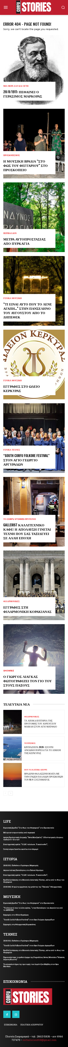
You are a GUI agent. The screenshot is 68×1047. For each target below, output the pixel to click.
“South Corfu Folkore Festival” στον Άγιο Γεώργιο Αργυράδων (26, 460)
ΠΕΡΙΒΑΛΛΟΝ (10, 233)
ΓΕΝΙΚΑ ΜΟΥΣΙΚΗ (12, 298)
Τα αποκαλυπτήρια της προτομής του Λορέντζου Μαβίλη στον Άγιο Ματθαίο (40, 723)
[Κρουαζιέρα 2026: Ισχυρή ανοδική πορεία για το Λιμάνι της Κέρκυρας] (12, 748)
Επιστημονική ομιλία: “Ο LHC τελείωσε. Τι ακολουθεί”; (25, 844)
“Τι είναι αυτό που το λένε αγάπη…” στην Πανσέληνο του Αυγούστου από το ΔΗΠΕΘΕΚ (27, 310)
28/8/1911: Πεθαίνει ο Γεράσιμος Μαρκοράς (22, 93)
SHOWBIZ (8, 671)
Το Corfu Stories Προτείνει (19, 519)
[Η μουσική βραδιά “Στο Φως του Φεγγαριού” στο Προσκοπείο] (34, 143)
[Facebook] (7, 1014)
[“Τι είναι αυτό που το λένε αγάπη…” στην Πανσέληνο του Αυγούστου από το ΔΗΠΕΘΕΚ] (34, 291)
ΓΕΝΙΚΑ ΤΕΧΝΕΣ (11, 450)
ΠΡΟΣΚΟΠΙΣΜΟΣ (11, 155)
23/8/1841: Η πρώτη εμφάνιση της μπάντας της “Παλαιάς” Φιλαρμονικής (32, 887)
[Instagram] (15, 1014)
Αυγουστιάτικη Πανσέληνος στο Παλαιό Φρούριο (23, 870)
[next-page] (11, 793)
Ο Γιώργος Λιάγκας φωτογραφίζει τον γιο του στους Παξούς (27, 680)
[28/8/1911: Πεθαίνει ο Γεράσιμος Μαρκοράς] (34, 70)
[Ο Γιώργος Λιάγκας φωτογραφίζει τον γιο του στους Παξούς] (34, 659)
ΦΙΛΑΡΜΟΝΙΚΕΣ (11, 601)
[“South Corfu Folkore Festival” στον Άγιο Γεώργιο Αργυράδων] (34, 438)
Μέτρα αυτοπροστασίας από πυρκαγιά (24, 241)
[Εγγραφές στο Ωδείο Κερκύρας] (34, 364)
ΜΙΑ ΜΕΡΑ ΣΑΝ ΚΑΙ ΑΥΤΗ (15, 86)
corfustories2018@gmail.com (40, 1040)
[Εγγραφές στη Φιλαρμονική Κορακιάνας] (34, 585)
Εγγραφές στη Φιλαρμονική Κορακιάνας (27, 609)
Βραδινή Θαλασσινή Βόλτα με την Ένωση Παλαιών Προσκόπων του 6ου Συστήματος (43, 776)
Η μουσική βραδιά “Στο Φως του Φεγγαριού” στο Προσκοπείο (25, 165)
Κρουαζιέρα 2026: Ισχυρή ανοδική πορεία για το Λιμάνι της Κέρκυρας (42, 750)
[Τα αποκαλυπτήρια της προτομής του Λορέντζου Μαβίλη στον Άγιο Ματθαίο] (12, 722)
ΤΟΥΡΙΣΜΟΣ (29, 743)
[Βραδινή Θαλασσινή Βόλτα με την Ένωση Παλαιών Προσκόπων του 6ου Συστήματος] (12, 775)
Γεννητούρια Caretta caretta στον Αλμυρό (20, 849)
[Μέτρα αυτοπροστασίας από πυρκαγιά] (34, 217)
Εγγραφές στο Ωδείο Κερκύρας (21, 388)
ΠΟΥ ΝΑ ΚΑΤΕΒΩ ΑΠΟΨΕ (35, 770)
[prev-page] (5, 793)
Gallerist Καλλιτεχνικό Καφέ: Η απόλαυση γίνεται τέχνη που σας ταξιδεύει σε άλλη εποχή (27, 531)
